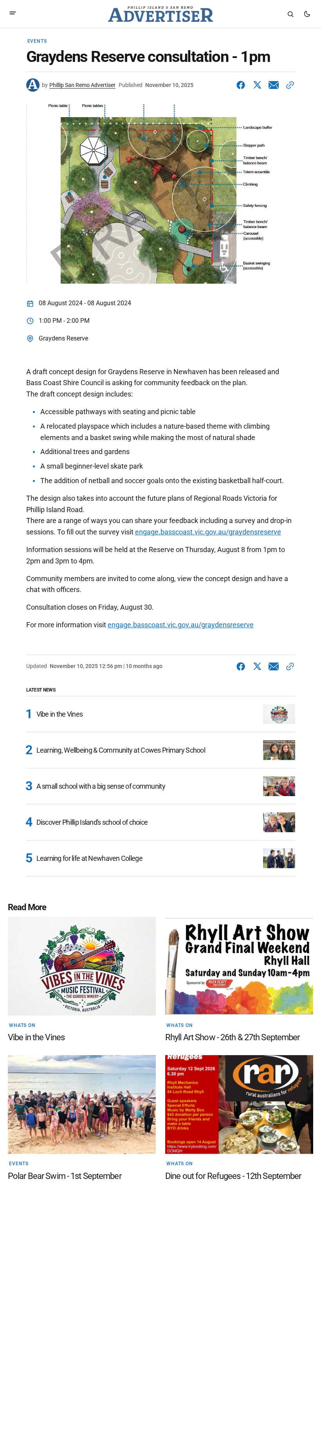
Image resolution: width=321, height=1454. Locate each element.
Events (37, 41)
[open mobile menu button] (13, 14)
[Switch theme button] (307, 14)
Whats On (22, 1025)
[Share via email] (273, 85)
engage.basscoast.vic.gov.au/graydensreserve (208, 532)
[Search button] (290, 14)
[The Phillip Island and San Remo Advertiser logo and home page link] (160, 14)
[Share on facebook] (242, 85)
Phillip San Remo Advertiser (82, 85)
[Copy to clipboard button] (288, 85)
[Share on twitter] (257, 85)
